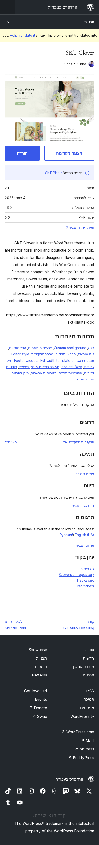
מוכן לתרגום (20, 373)
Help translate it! (18, 35)
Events (41, 699)
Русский (66, 535)
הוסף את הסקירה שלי (78, 442)
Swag (39, 716)
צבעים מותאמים (40, 348)
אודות (89, 649)
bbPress (84, 749)
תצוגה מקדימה (69, 153)
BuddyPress (81, 757)
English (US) (84, 535)
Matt (87, 740)
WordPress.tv (80, 716)
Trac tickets (84, 586)
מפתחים (87, 708)
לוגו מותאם (86, 354)
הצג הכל (11, 442)
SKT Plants (53, 173)
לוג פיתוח (87, 569)
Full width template (55, 360)
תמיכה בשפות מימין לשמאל (39, 367)
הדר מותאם (17, 348)
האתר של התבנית (81, 227)
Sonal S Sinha (75, 64)
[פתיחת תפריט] (7, 7)
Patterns (39, 675)
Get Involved (35, 690)
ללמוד (89, 690)
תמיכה (89, 699)
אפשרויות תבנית (70, 373)
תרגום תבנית (85, 545)
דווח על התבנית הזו (80, 505)
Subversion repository (76, 575)
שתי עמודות (85, 379)
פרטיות (88, 675)
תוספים (41, 666)
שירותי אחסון (83, 666)
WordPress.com (78, 732)
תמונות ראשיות (83, 360)
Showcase (38, 649)
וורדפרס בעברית (69, 779)
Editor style (20, 354)
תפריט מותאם (65, 354)
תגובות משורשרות (44, 373)
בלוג (91, 348)
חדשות (88, 658)
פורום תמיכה (84, 474)
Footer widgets (26, 360)
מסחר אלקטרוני (42, 354)
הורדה (22, 153)
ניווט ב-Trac (85, 580)
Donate (38, 708)
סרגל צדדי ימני (71, 367)
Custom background (70, 348)
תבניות (89, 22)
